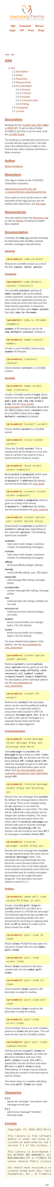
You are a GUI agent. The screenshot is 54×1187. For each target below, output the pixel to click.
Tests (31, 30)
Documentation (24, 86)
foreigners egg (40, 218)
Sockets (25, 97)
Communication (29, 100)
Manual (39, 26)
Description (22, 71)
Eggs (13, 30)
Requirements (23, 82)
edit (12, 54)
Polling (25, 104)
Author (19, 75)
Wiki (13, 26)
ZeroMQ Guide (16, 134)
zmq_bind (38, 484)
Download (25, 26)
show (7, 54)
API (22, 30)
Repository (21, 79)
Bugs (41, 30)
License (20, 111)
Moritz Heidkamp (14, 166)
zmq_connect (40, 509)
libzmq (19, 221)
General (25, 89)
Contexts (26, 93)
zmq (12, 68)
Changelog (22, 107)
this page (41, 204)
